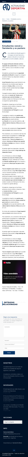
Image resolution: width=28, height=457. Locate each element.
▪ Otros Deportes (7, 41)
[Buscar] (24, 2)
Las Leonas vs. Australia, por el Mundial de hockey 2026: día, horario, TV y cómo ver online (13, 407)
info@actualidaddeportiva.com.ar (11, 434)
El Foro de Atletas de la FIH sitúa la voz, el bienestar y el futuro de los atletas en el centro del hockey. (13, 398)
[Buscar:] (7, 2)
